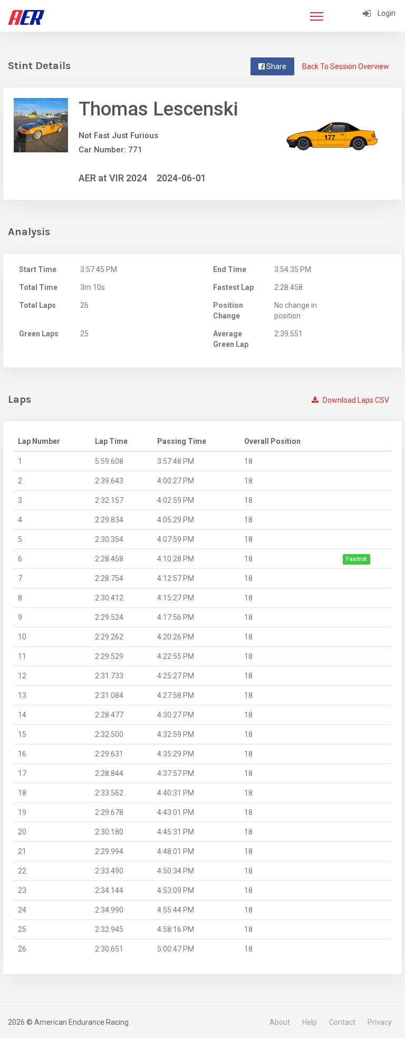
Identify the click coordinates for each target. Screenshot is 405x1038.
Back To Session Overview (345, 66)
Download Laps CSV (355, 400)
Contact (342, 1022)
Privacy (380, 1022)
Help (309, 1022)
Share (275, 66)
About (279, 1022)
